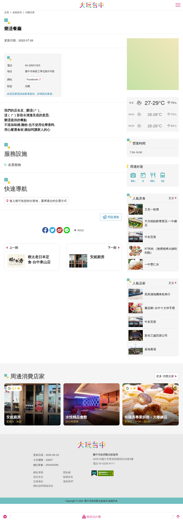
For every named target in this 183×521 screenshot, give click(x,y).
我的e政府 (94, 473)
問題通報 (113, 217)
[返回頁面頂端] (178, 516)
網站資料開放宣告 (43, 485)
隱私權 (67, 472)
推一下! (52, 230)
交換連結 (38, 481)
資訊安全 (38, 476)
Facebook (32, 79)
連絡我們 (68, 481)
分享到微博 (59, 230)
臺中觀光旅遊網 (92, 5)
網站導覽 (38, 472)
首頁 (6, 12)
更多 (171, 198)
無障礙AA (106, 473)
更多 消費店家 (165, 376)
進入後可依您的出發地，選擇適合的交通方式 (38, 201)
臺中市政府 (91, 444)
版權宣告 (68, 476)
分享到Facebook (45, 230)
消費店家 (30, 12)
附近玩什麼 (94, 517)
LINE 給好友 (67, 230)
